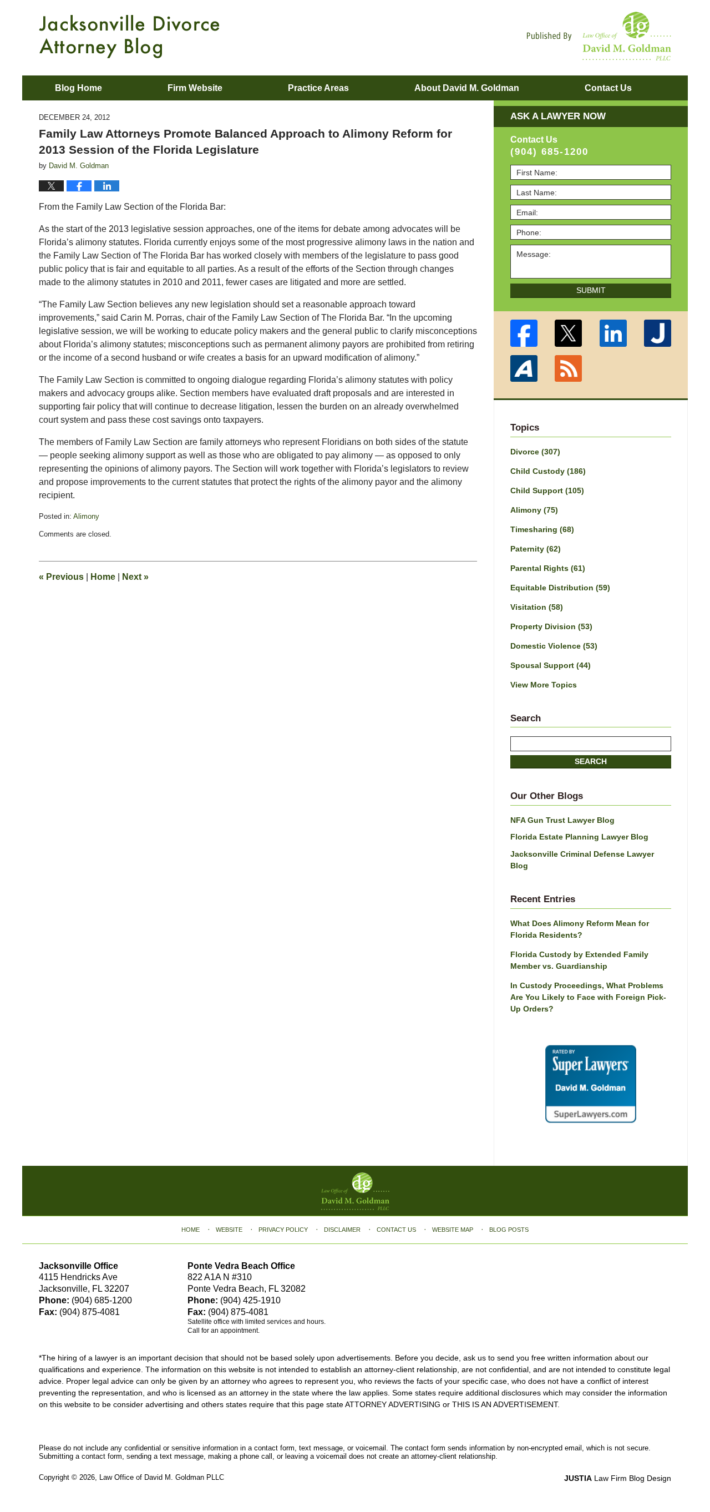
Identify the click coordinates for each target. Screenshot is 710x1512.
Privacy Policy (283, 1229)
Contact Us (396, 1229)
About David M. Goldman (466, 88)
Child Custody (548, 471)
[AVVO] (523, 368)
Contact (608, 88)
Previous (61, 576)
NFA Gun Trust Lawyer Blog (562, 820)
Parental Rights (547, 568)
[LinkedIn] (613, 333)
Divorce (535, 451)
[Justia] (658, 333)
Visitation (536, 607)
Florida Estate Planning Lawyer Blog (579, 836)
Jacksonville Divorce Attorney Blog (129, 36)
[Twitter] (568, 333)
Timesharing (542, 529)
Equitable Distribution (560, 587)
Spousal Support (550, 665)
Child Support (547, 490)
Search (591, 761)
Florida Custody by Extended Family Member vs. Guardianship (579, 960)
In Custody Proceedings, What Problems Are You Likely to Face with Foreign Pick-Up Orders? (588, 997)
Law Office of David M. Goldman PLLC (161, 1477)
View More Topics (543, 684)
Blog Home (78, 88)
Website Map (452, 1229)
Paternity (535, 548)
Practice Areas (318, 88)
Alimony (86, 516)
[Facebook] (523, 333)
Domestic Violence (553, 645)
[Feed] (568, 368)
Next (135, 576)
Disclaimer (342, 1229)
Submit (591, 290)
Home (102, 576)
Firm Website (195, 88)
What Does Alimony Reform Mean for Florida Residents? (579, 929)
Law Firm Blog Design (617, 1478)
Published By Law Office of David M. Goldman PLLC (599, 36)
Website (229, 1229)
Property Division (551, 626)
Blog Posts (509, 1229)
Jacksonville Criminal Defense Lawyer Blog (582, 859)
